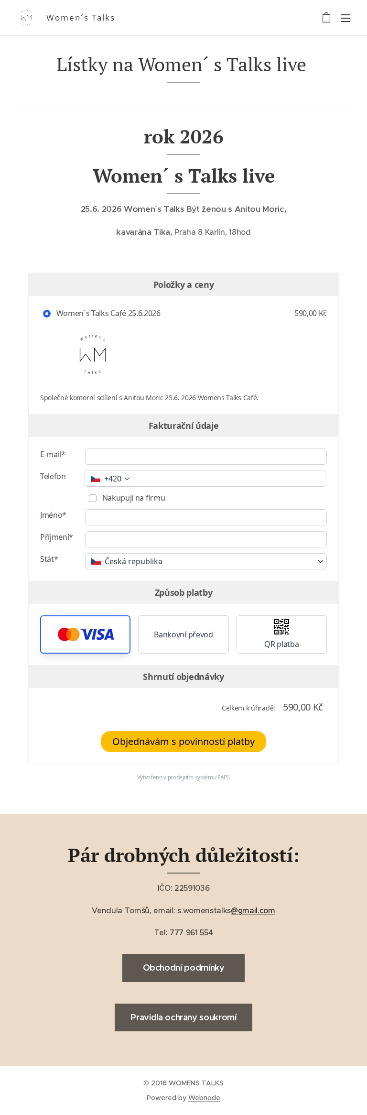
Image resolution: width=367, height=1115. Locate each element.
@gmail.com (253, 910)
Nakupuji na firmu (132, 497)
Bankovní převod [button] (183, 634)
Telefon (53, 476)
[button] (85, 634)
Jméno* (53, 515)
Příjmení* (56, 537)
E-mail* (52, 454)
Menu (345, 17)
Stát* (49, 559)
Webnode (204, 1097)
